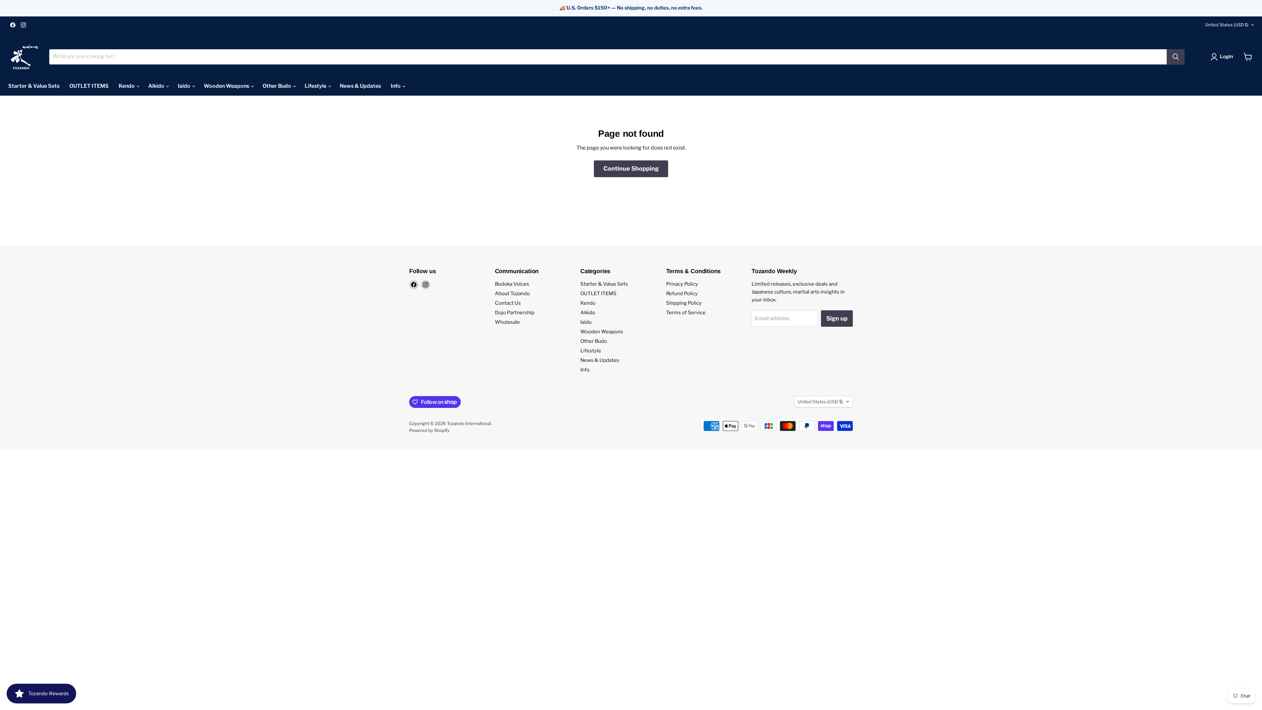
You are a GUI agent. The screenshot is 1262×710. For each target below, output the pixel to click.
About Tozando (512, 293)
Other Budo (277, 86)
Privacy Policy (682, 284)
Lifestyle (316, 86)
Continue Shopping (631, 168)
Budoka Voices (512, 284)
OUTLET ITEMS (89, 86)
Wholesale (507, 322)
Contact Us (508, 303)
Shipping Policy (684, 303)
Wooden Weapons (227, 86)
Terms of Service (686, 313)
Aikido (156, 86)
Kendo (127, 86)
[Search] (1175, 56)
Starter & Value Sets (33, 86)
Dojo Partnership (514, 313)
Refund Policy (682, 293)
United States (1227, 24)
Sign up (837, 318)
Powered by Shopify (429, 430)
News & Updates (360, 86)
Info (396, 86)
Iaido (184, 86)
